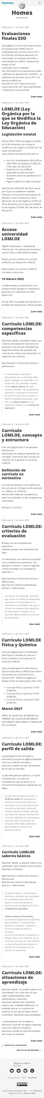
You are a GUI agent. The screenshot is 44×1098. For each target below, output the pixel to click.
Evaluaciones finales (31, 71)
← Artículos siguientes (14, 1045)
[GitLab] (18, 1070)
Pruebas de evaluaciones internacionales (22, 304)
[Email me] (11, 1070)
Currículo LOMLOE (11, 661)
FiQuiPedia (7, 3)
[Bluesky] (25, 1070)
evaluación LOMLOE (25, 262)
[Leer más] (36, 96)
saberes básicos (18, 386)
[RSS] (32, 1070)
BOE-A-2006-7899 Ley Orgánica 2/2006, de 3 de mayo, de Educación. (24, 163)
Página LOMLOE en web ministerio (23, 181)
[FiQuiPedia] (22, 6)
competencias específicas (16, 908)
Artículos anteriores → (29, 1050)
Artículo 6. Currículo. (12, 507)
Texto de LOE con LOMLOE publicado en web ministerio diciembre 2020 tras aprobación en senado (23, 174)
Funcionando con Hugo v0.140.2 (14, 1091)
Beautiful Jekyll (29, 1093)
